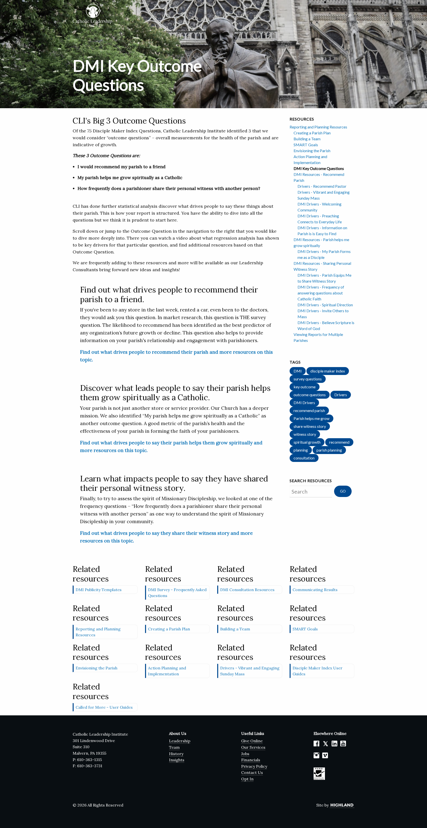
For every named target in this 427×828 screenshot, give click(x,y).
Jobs (245, 753)
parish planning (329, 450)
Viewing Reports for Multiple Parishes (318, 337)
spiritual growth (307, 442)
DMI (298, 371)
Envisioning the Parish (312, 150)
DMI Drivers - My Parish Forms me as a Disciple (324, 254)
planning (301, 450)
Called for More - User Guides (104, 707)
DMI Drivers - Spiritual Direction (325, 304)
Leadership (179, 740)
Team (174, 747)
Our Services (253, 747)
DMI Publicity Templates (99, 589)
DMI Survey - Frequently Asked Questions (177, 592)
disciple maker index (327, 371)
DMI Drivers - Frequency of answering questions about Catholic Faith (321, 293)
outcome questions (310, 394)
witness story (305, 434)
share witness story (310, 426)
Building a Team (307, 138)
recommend (339, 442)
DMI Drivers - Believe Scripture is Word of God (326, 325)
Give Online (252, 740)
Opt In (247, 778)
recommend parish (309, 410)
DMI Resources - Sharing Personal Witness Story (322, 266)
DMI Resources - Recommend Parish (319, 177)
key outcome (305, 386)
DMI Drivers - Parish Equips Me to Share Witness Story (324, 278)
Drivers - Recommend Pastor (322, 186)
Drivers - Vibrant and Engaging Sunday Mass (324, 195)
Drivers (340, 394)
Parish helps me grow (311, 418)
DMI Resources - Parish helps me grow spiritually (321, 242)
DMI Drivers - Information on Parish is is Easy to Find (322, 230)
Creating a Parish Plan (312, 132)
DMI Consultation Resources (247, 589)
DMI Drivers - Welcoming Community (320, 207)
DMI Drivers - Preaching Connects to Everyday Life (320, 218)
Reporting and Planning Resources (318, 126)
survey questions (308, 378)
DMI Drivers (304, 402)
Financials (250, 759)
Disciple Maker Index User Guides (317, 670)
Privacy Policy (254, 766)
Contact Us (252, 772)
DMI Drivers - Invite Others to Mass (323, 313)
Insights (176, 759)
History (176, 753)
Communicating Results (315, 589)
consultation (304, 457)
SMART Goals (306, 144)
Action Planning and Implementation (310, 159)
